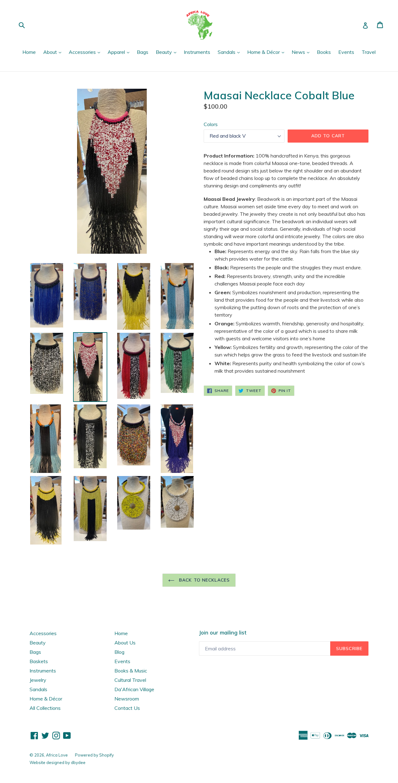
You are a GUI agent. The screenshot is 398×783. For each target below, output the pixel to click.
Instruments (197, 52)
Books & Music (130, 670)
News (302, 52)
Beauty (167, 52)
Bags (142, 52)
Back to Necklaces (204, 580)
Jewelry (38, 680)
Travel (369, 52)
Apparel (120, 52)
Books (324, 52)
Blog (119, 652)
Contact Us (127, 708)
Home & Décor (267, 52)
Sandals (230, 52)
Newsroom (126, 699)
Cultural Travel (130, 680)
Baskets (39, 661)
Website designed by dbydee (58, 762)
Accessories (86, 52)
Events (346, 52)
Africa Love (57, 754)
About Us (125, 642)
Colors (211, 124)
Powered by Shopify (94, 754)
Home (29, 52)
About (53, 52)
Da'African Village (134, 689)
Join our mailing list (222, 633)
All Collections (45, 708)
